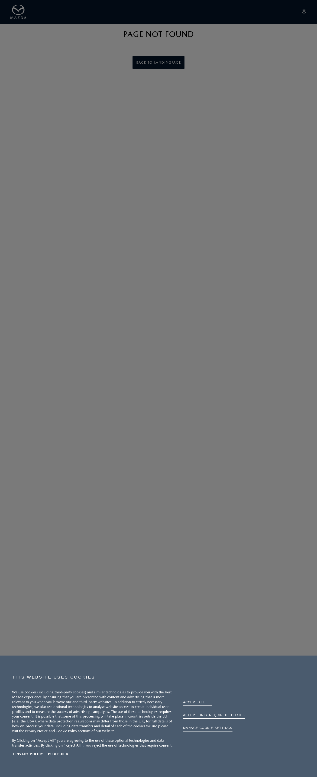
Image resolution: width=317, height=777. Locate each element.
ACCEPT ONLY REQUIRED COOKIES (214, 715)
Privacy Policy (28, 754)
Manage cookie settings (208, 728)
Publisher (58, 754)
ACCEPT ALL (194, 702)
